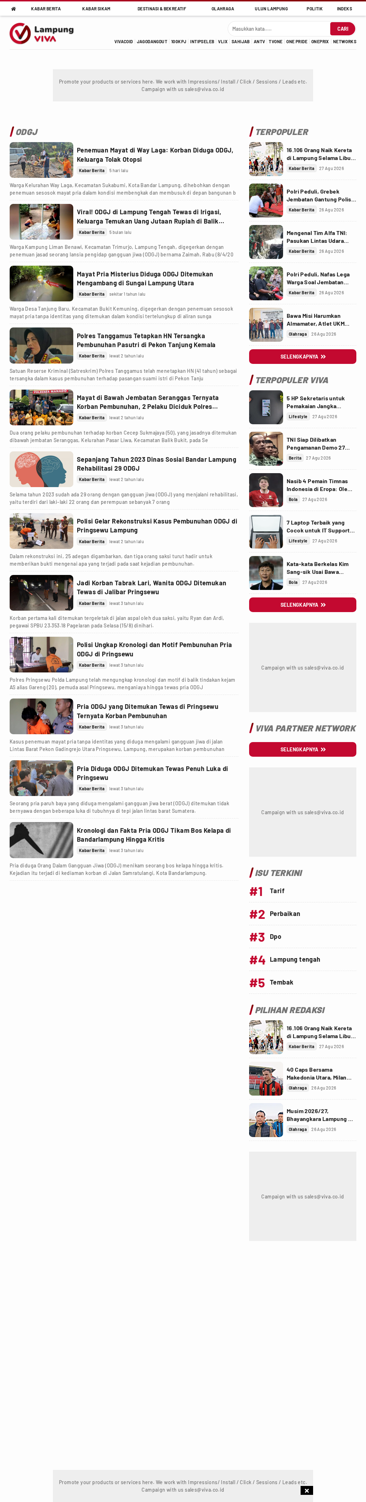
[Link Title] (41, 160)
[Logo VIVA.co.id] (45, 32)
